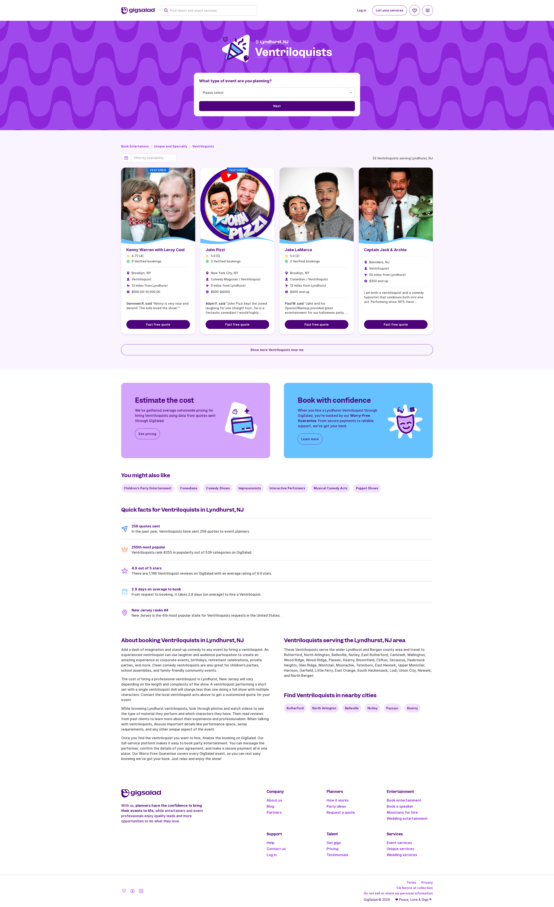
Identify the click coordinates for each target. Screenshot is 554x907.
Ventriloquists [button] (293, 52)
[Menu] (427, 10)
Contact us (276, 849)
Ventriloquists (203, 146)
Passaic (392, 708)
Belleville (352, 708)
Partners (274, 812)
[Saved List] (414, 10)
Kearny (412, 708)
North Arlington (324, 708)
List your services (389, 10)
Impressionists (249, 488)
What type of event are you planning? (235, 81)
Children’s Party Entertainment (147, 488)
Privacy (427, 882)
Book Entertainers (135, 146)
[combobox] (210, 10)
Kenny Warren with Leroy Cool (155, 249)
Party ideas (336, 806)
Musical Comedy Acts (330, 488)
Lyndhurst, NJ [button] (274, 42)
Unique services (400, 849)
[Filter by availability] (153, 158)
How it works (338, 800)
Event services (399, 843)
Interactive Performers (287, 488)
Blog (270, 806)
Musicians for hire (402, 812)
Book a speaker (400, 806)
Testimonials (337, 855)
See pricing (147, 434)
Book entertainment (404, 800)
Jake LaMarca (298, 249)
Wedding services (402, 855)
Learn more (310, 439)
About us (274, 800)
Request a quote (341, 812)
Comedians (188, 488)
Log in (361, 10)
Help (270, 843)
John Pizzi (215, 249)
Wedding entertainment (407, 818)
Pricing (332, 849)
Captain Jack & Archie (385, 249)
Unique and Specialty (170, 146)
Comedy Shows (218, 488)
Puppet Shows (367, 488)
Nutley (372, 708)
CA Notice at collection (414, 888)
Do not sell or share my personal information (398, 893)
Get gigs (334, 843)
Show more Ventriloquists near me (277, 350)
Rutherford (295, 708)
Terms (411, 882)
